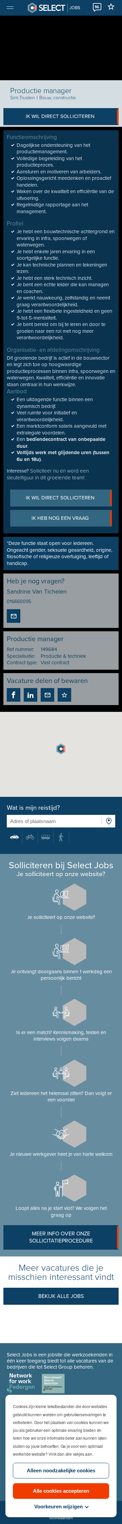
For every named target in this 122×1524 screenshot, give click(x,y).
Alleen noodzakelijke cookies (61, 1470)
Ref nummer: (20, 649)
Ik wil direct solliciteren (60, 116)
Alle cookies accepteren (61, 1491)
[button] (61, 749)
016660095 (19, 601)
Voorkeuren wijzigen (58, 1506)
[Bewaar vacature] (64, 695)
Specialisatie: (21, 656)
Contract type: (22, 663)
